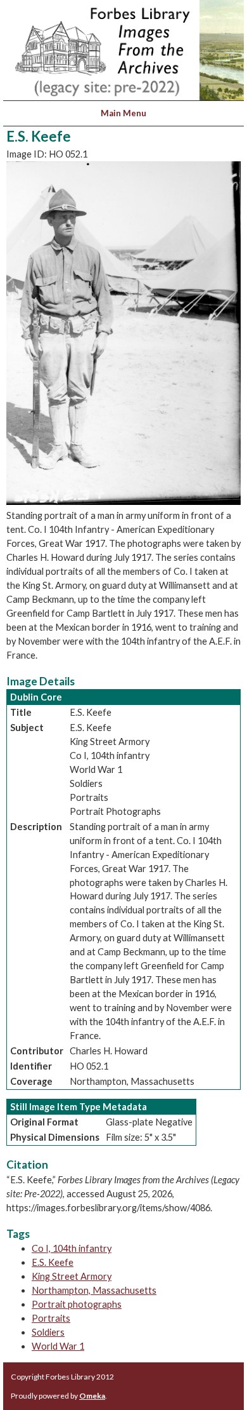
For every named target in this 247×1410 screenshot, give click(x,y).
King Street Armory (71, 1276)
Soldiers (48, 1332)
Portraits (51, 1318)
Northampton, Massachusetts (94, 1290)
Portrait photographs (77, 1304)
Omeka (92, 1395)
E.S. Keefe (52, 1262)
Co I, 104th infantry (71, 1248)
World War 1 (58, 1346)
